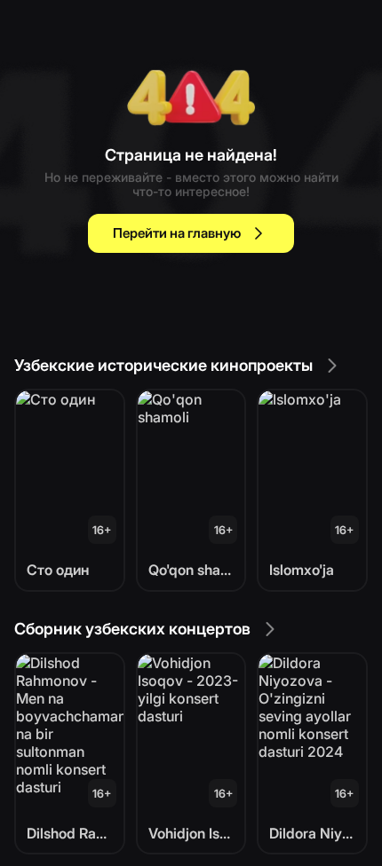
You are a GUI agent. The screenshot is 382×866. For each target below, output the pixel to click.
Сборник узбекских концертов (132, 628)
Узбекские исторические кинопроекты (163, 365)
